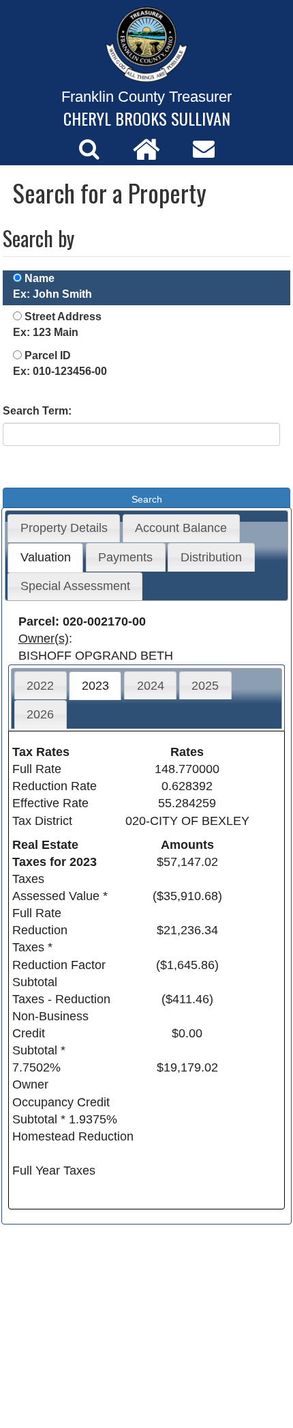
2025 (205, 685)
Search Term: (37, 411)
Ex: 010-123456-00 (60, 371)
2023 (95, 685)
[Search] (89, 149)
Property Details (64, 528)
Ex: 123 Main (45, 332)
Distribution (211, 557)
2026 (40, 714)
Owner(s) (43, 638)
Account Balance (181, 528)
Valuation (45, 557)
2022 (40, 685)
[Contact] (204, 149)
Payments (125, 557)
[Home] (146, 149)
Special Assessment (75, 586)
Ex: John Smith (52, 294)
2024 (150, 685)
